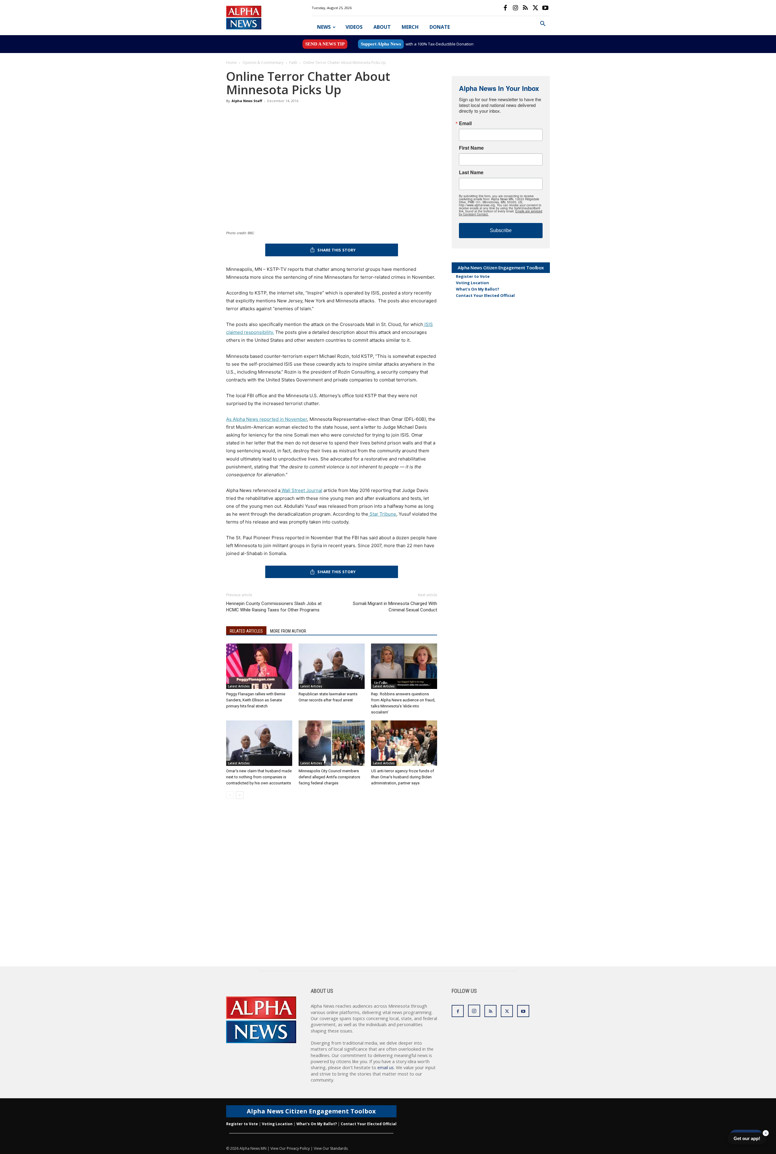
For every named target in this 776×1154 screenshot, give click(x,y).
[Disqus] (331, 889)
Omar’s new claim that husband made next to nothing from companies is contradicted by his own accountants (259, 777)
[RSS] (525, 8)
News (324, 27)
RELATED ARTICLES (246, 631)
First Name (471, 147)
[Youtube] (545, 8)
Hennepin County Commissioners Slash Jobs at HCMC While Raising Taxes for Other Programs (274, 607)
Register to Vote (473, 276)
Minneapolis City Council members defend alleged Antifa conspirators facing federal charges (329, 777)
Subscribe (501, 230)
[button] (542, 24)
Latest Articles (239, 686)
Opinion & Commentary (262, 62)
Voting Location (472, 282)
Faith (293, 62)
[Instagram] (515, 8)
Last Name (471, 172)
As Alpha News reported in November (266, 419)
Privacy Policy (298, 1148)
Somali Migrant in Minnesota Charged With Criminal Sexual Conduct (395, 607)
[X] (535, 8)
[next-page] (239, 795)
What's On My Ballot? (477, 289)
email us (385, 1067)
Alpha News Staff (247, 100)
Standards (339, 1148)
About (382, 27)
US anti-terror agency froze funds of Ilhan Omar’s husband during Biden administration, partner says (402, 777)
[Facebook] (505, 8)
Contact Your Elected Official (485, 295)
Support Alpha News (381, 44)
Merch (410, 27)
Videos (354, 27)
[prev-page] (230, 795)
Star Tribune (382, 514)
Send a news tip (325, 44)
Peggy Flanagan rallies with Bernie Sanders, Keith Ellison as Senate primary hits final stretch (255, 700)
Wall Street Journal (301, 490)
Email (465, 123)
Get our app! (747, 1138)
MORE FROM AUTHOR (288, 631)
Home (231, 62)
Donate (440, 27)
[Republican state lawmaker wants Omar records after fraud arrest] (332, 666)
